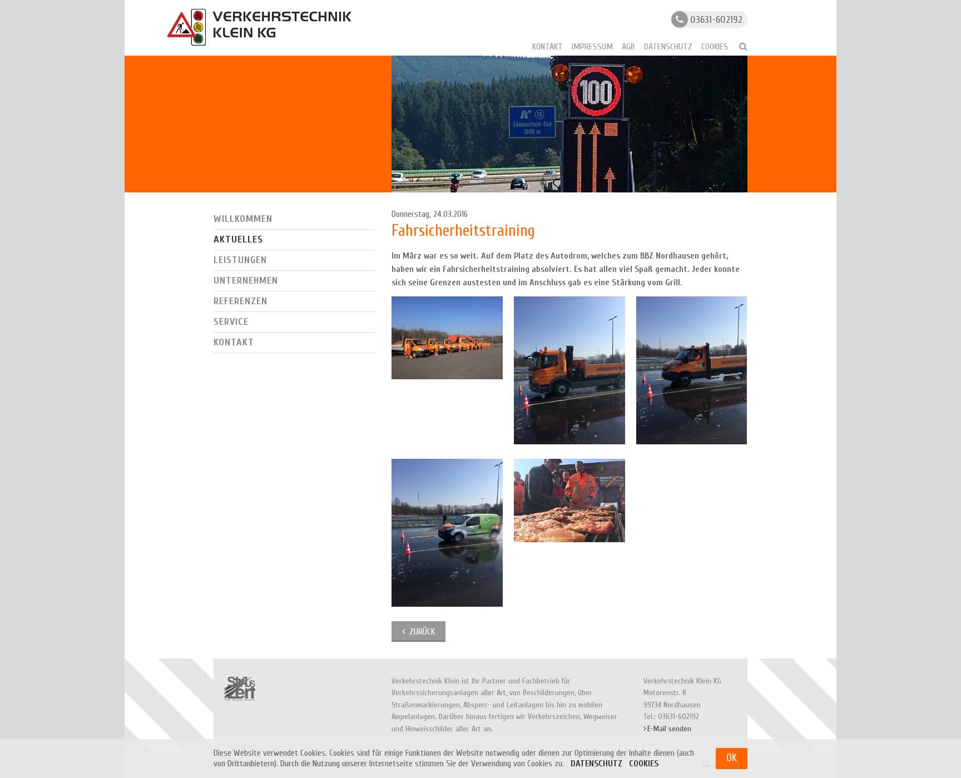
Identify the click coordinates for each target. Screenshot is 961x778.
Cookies (714, 46)
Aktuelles (238, 239)
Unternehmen (246, 280)
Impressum (592, 46)
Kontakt (547, 46)
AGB (628, 46)
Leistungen (240, 260)
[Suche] (738, 46)
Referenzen (241, 301)
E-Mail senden (669, 729)
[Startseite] (259, 27)
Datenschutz (668, 46)
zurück (422, 632)
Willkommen (243, 219)
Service (231, 322)
